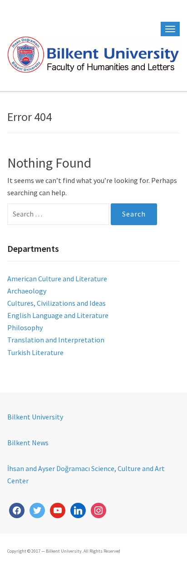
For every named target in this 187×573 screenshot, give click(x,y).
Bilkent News (28, 442)
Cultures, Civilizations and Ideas (56, 303)
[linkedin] (78, 509)
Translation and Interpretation (55, 339)
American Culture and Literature (57, 278)
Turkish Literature (35, 352)
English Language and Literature (57, 315)
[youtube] (57, 509)
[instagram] (98, 509)
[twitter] (37, 509)
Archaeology (26, 290)
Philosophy (25, 327)
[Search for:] (59, 213)
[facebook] (17, 509)
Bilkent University (35, 416)
